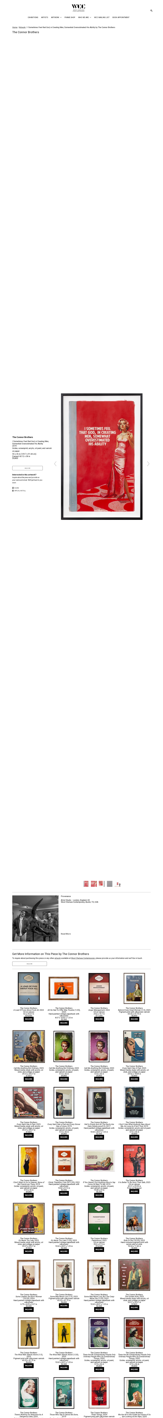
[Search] (151, 11)
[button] (56, 17)
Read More (66, 934)
